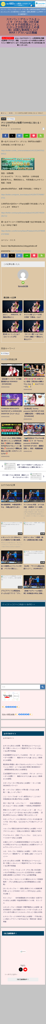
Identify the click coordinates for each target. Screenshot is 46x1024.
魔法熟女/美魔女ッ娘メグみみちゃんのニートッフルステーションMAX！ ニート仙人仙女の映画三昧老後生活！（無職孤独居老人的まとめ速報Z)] (23, 767)
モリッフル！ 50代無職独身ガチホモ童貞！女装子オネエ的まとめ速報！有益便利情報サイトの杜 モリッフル (22, 900)
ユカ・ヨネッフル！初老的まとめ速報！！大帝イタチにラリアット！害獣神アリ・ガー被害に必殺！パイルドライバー (22, 853)
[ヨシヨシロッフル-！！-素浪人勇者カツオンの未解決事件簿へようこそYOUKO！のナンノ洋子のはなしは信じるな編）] (22, 891)
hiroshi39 (23, 286)
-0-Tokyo (11, 119)
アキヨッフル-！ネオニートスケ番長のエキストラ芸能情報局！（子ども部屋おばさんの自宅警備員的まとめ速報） (23, 881)
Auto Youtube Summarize (21, 251)
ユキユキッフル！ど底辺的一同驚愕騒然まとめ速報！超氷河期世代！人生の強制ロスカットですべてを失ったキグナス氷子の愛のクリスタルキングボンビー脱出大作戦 (22, 909)
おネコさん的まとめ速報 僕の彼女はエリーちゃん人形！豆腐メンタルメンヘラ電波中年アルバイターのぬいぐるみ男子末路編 (22, 748)
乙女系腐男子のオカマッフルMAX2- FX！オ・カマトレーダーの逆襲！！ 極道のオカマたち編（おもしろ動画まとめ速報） (23, 757)
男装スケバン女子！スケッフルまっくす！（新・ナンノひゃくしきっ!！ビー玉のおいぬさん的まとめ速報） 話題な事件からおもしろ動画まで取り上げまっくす (23, 812)
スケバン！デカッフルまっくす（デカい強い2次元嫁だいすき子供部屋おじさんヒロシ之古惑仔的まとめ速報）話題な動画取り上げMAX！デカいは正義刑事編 (22, 872)
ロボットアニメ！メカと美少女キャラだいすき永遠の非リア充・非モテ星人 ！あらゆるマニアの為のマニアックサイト (23, 821)
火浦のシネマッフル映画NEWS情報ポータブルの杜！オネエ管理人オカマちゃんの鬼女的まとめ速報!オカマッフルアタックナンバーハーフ (23, 844)
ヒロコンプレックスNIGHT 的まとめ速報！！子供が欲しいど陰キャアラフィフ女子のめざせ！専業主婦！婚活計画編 (23, 919)
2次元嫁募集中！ (23, 979)
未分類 (3, 118)
